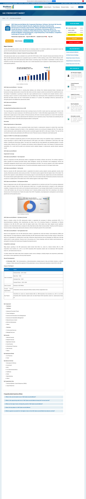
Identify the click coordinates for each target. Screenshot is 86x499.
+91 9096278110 (32, 3)
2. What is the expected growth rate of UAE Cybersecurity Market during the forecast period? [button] (27, 400)
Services (73, 3)
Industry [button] (38, 7)
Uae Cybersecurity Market (15, 18)
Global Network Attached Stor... (73, 60)
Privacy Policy (49, 1)
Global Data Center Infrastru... (73, 58)
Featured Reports (47, 7)
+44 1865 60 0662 (26, 3)
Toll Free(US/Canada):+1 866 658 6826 (10, 3)
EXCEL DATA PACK (71, 34)
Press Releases (56, 7)
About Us (66, 3)
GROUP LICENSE (71, 30)
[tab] (33, 397)
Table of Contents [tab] (18, 40)
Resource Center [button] (64, 7)
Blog (77, 3)
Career (70, 3)
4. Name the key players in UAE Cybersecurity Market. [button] (17, 407)
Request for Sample (74, 42)
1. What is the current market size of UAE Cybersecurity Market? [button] (20, 397)
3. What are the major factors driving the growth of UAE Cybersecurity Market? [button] (24, 404)
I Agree (54, 1)
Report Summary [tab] (9, 40)
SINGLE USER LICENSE (72, 28)
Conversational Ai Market (72, 52)
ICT (7, 18)
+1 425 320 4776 (20, 3)
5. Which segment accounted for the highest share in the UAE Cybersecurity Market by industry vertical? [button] (30, 411)
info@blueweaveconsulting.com (42, 3)
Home (62, 3)
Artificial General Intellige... (72, 55)
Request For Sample (28, 40)
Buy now (74, 38)
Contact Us (81, 3)
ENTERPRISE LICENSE (72, 32)
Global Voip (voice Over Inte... (73, 63)
